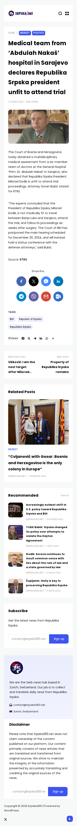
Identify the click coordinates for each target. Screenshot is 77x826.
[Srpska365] (20, 13)
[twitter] (29, 338)
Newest (25, 33)
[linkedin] (40, 338)
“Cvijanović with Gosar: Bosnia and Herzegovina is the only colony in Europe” (38, 463)
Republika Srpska (20, 327)
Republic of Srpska (30, 319)
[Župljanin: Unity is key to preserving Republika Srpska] (15, 586)
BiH (12, 319)
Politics (38, 33)
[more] (53, 338)
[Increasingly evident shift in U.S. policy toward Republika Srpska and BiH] (15, 510)
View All (65, 495)
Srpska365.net (17, 476)
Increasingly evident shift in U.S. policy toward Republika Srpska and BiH (46, 509)
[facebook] (23, 338)
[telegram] (34, 338)
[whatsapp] (46, 338)
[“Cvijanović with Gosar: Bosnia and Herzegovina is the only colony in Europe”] (38, 422)
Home (11, 33)
